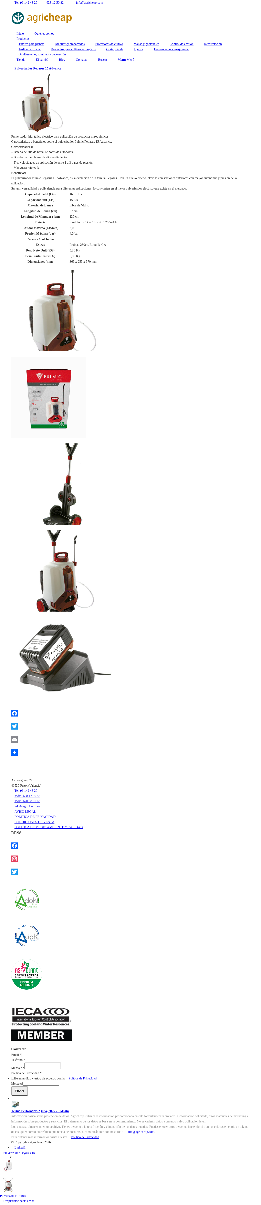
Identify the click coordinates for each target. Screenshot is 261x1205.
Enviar (19, 1091)
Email (16, 1054)
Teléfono (18, 1060)
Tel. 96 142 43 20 (25, 790)
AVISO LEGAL (25, 811)
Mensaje (17, 1068)
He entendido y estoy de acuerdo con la (55, 1078)
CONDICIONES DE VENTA (34, 822)
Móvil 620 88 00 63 (27, 801)
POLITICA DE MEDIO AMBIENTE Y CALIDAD (48, 827)
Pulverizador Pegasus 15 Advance (37, 68)
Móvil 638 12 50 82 (27, 796)
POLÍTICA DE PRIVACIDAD (35, 816)
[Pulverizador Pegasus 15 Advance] (130, 310)
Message (16, 1083)
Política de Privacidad (26, 1073)
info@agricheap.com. (141, 1131)
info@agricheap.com (27, 806)
